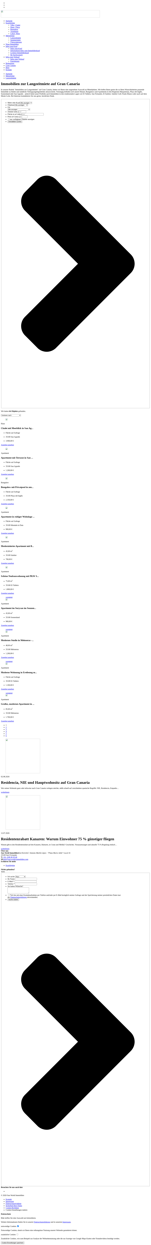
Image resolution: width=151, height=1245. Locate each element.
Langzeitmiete (11, 78)
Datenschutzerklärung (18, 897)
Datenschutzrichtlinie (13, 1204)
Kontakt (9, 1199)
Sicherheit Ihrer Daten (14, 1206)
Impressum (10, 1201)
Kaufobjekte (10, 865)
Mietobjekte (10, 76)
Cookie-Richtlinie (12, 1208)
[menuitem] (9, 21)
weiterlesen (5, 792)
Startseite (9, 74)
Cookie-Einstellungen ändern (16, 1210)
